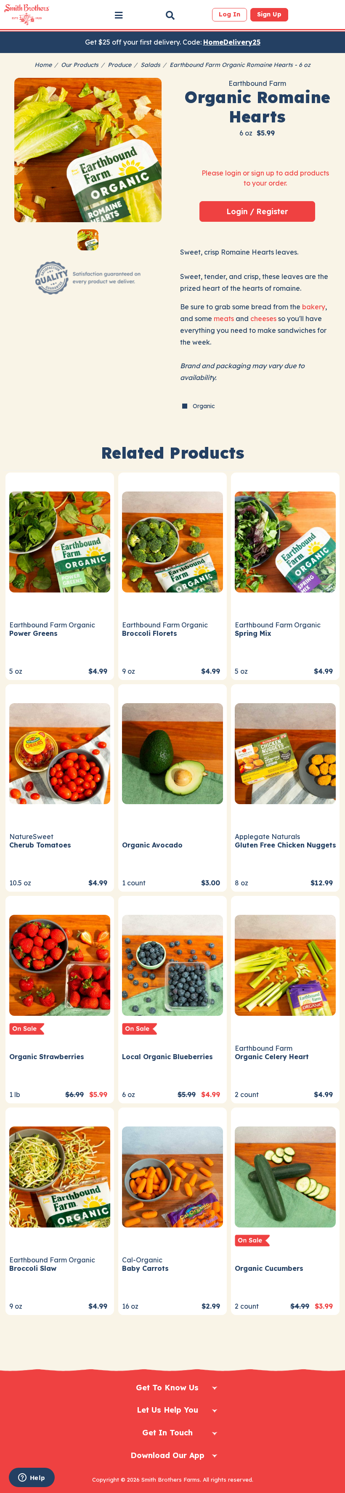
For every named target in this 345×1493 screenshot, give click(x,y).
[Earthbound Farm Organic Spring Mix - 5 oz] (285, 540)
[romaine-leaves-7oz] (88, 151)
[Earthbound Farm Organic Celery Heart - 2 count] (285, 964)
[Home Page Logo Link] (26, 14)
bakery (313, 307)
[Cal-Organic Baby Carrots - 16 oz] (172, 1175)
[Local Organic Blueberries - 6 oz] (172, 964)
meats (224, 318)
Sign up (269, 14)
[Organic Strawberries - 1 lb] (59, 964)
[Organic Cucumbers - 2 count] (285, 1175)
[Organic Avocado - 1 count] (172, 752)
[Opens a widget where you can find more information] (31, 1478)
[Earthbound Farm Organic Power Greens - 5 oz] (59, 540)
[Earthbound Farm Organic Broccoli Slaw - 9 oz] (59, 1175)
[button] (118, 15)
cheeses (263, 318)
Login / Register (257, 211)
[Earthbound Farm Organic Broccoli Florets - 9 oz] (172, 540)
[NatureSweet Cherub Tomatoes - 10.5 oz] (59, 752)
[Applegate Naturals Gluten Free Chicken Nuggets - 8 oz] (285, 752)
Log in (229, 14)
